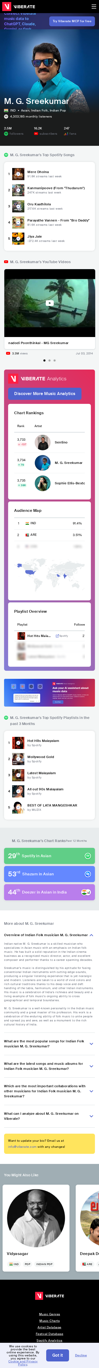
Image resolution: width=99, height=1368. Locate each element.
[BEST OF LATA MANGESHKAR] (18, 807)
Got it (57, 1355)
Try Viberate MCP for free (72, 21)
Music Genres (49, 1314)
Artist (38, 426)
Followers (81, 625)
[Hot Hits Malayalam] (18, 743)
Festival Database (49, 1334)
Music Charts (49, 1321)
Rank (20, 426)
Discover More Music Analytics (44, 393)
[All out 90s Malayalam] (18, 791)
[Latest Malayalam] (18, 775)
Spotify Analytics (49, 1340)
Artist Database (49, 1327)
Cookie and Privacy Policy (23, 1362)
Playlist (22, 625)
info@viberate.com (22, 1147)
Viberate (18, 6)
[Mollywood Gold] (18, 759)
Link (57, 636)
